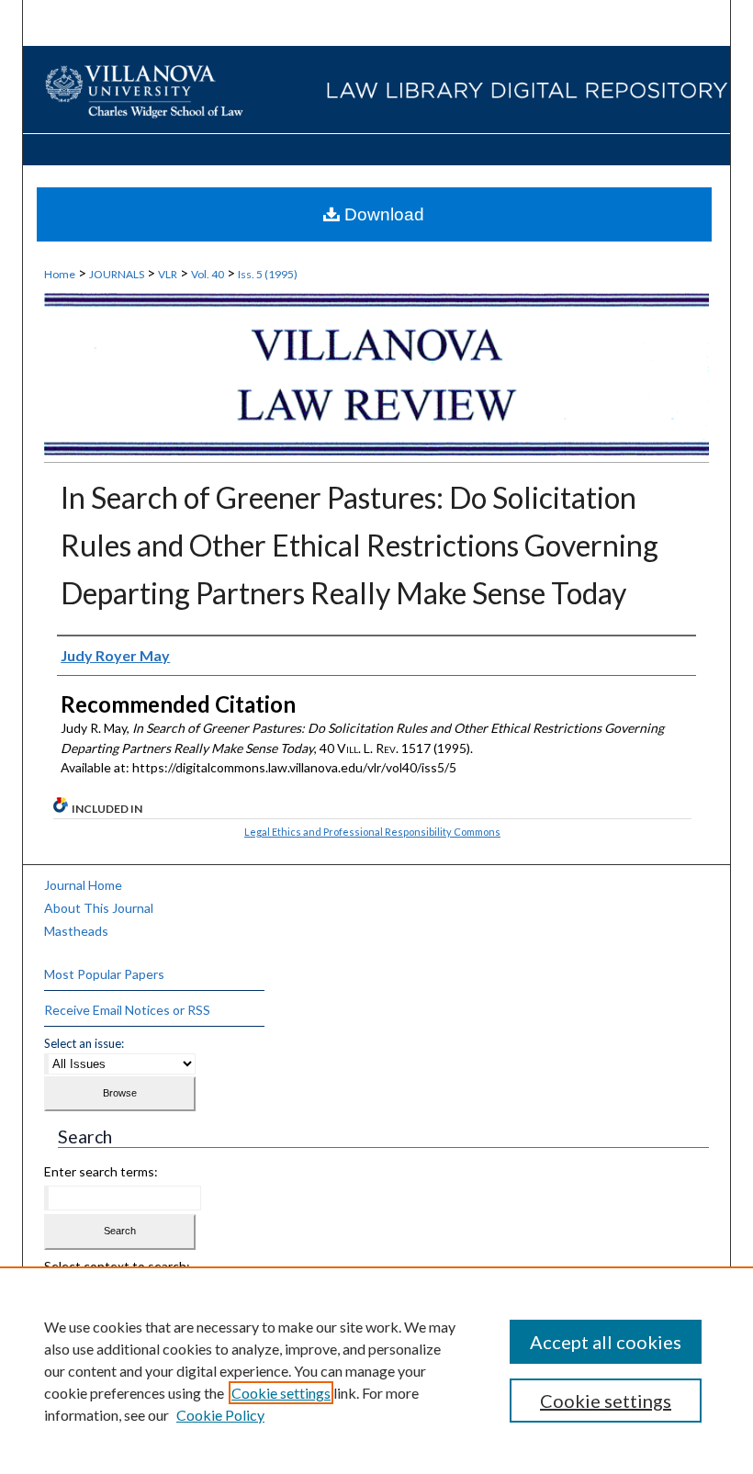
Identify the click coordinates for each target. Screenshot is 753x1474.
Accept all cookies (605, 1342)
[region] (376, 1370)
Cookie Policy (220, 1414)
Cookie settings (281, 1392)
